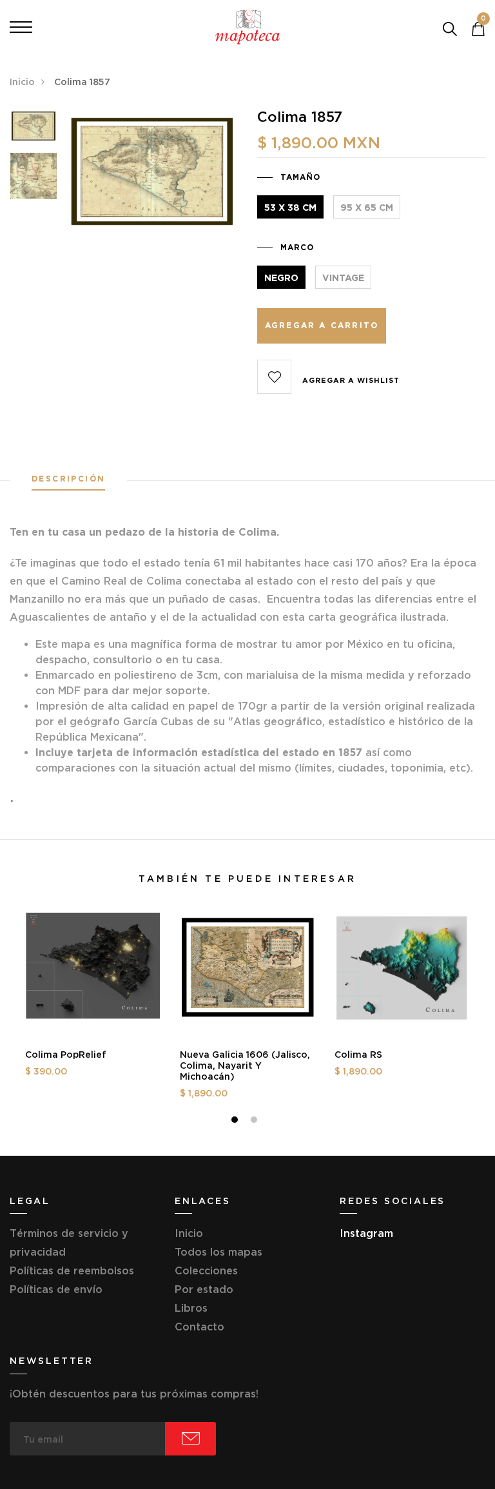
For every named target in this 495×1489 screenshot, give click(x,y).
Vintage (343, 278)
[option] (33, 130)
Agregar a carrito (321, 325)
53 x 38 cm (290, 207)
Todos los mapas (218, 1252)
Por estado (204, 1289)
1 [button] (236, 1121)
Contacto (199, 1326)
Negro (281, 278)
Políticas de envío (56, 1289)
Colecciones (206, 1270)
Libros (191, 1308)
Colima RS (358, 1054)
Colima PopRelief (65, 1054)
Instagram (366, 1233)
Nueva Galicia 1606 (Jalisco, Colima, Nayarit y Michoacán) (245, 1065)
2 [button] (255, 1121)
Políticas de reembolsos (72, 1270)
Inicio (22, 82)
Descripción (68, 479)
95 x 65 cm (366, 207)
